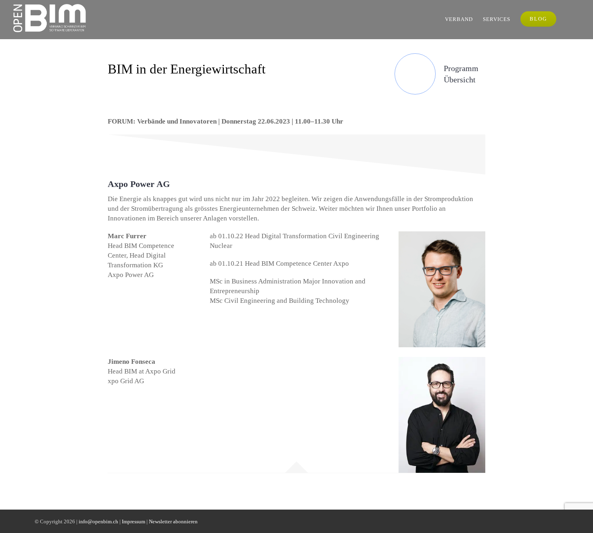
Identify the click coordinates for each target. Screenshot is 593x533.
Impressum (133, 521)
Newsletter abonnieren (173, 521)
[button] (568, 19)
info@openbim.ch (98, 521)
